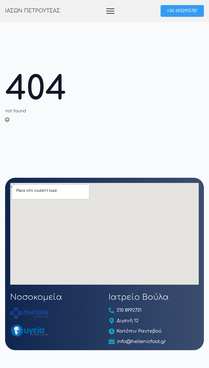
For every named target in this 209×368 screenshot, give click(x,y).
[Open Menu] (110, 11)
